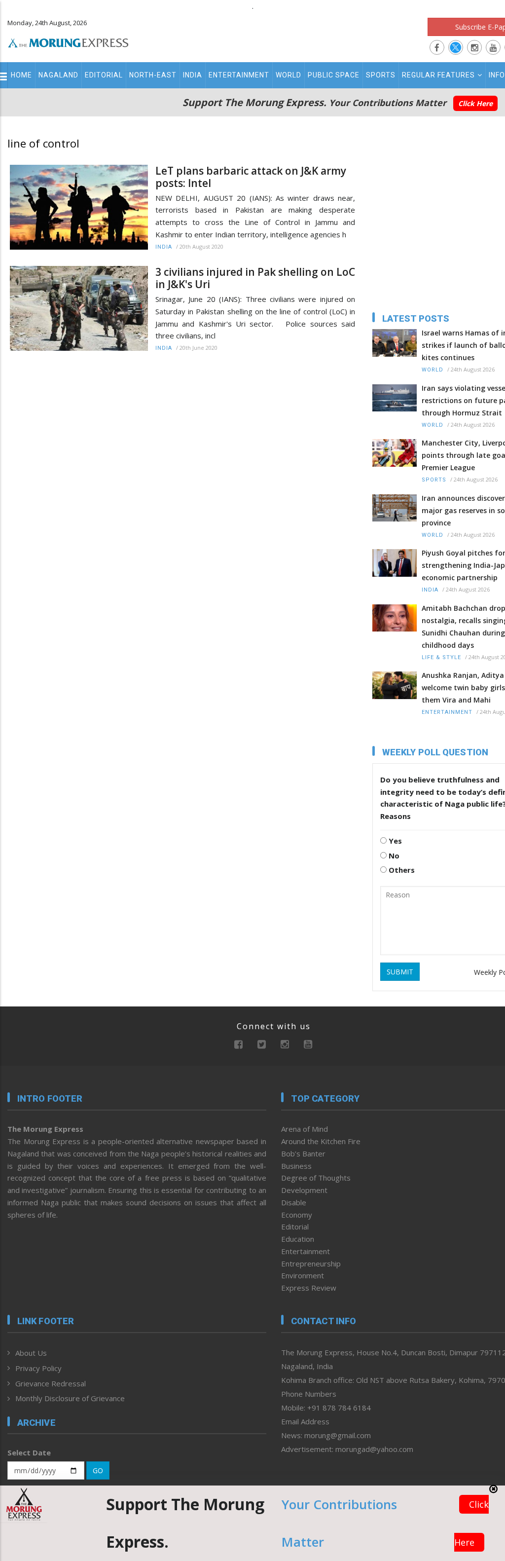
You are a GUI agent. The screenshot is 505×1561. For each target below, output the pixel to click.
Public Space (334, 75)
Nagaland (58, 75)
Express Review (308, 1288)
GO (98, 1470)
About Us (31, 1353)
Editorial (104, 75)
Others (401, 870)
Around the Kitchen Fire (321, 1141)
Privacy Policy (38, 1368)
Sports (381, 75)
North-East (153, 75)
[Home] (68, 41)
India (192, 75)
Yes (394, 841)
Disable (293, 1202)
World (288, 75)
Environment (302, 1275)
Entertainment (239, 75)
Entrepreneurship (311, 1263)
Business (296, 1166)
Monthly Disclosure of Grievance (70, 1398)
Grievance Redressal (50, 1383)
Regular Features (438, 75)
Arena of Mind (304, 1129)
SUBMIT (400, 971)
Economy (296, 1215)
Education (297, 1239)
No (393, 855)
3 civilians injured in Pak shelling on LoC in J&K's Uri (255, 278)
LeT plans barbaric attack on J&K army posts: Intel (250, 177)
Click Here (475, 103)
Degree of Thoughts (316, 1178)
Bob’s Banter (303, 1153)
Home (21, 75)
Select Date (29, 1452)
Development (304, 1190)
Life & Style (441, 657)
